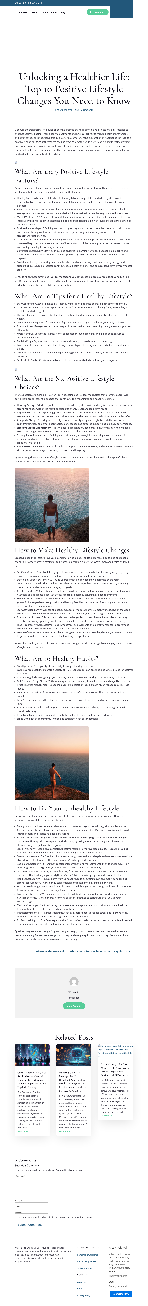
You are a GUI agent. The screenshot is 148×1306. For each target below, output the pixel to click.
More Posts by (74, 1005)
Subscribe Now (121, 1293)
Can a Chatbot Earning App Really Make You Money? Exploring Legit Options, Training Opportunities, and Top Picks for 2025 (31, 1080)
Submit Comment (30, 1225)
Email (111, 1281)
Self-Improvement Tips (88, 1268)
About (54, 12)
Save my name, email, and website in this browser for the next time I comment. (56, 1217)
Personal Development (88, 1254)
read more (22, 1131)
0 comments (87, 109)
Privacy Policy (83, 1295)
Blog (63, 12)
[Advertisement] (74, 40)
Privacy (44, 12)
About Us (81, 1282)
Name (112, 1271)
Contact (81, 1288)
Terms (33, 12)
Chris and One (65, 109)
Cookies (23, 12)
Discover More (97, 12)
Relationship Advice (86, 1261)
